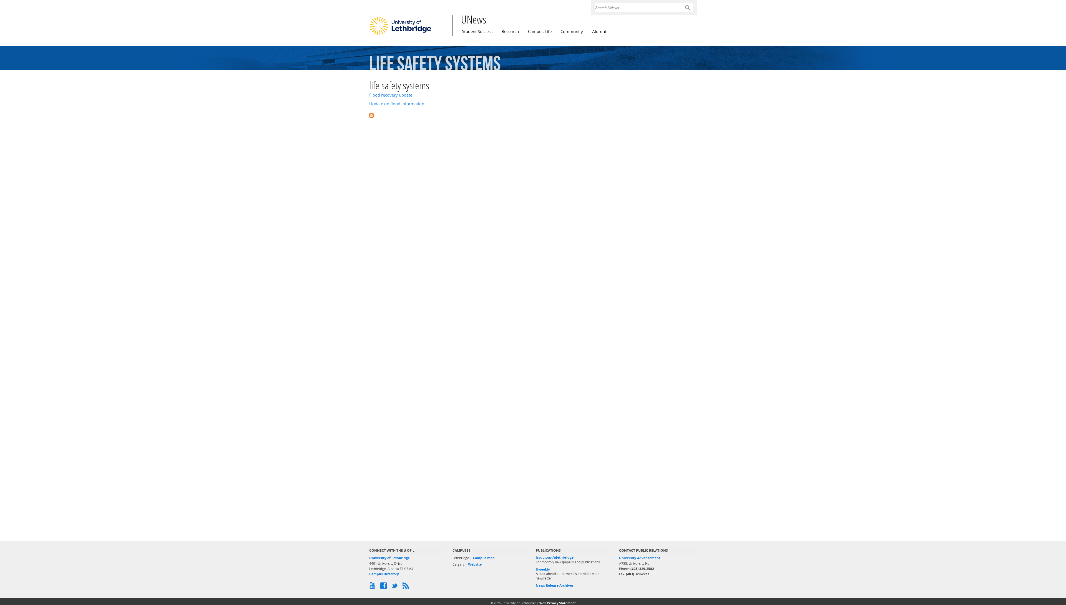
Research (510, 31)
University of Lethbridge (389, 558)
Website (475, 564)
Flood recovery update (390, 95)
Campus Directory (384, 574)
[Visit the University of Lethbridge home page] (400, 34)
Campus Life (540, 31)
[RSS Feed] (407, 587)
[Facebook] (384, 587)
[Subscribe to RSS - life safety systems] (533, 115)
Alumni (599, 31)
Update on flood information (396, 104)
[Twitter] (395, 587)
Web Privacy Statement (557, 603)
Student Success (477, 31)
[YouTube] (373, 587)
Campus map (484, 558)
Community (571, 31)
